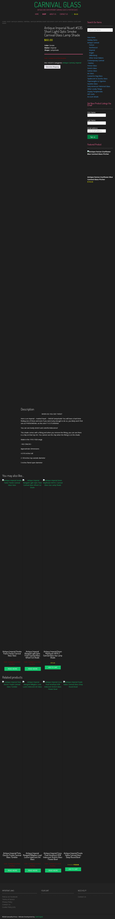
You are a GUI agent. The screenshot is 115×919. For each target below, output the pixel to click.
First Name (91, 112)
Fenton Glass (92, 66)
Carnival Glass (57, 4)
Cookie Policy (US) (8, 907)
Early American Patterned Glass (98, 86)
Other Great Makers (96, 58)
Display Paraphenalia (95, 91)
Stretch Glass (92, 68)
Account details (92, 97)
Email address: (92, 128)
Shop (44, 14)
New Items (91, 37)
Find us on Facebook (9, 897)
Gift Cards (91, 94)
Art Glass (90, 73)
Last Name (91, 120)
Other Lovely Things (94, 89)
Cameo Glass (92, 71)
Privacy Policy (7, 902)
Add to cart (52, 667)
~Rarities (90, 63)
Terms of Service (8, 899)
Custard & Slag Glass (95, 76)
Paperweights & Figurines (96, 81)
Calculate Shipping (52, 67)
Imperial (27, 21)
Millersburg (93, 55)
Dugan (91, 53)
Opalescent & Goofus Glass (97, 79)
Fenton (91, 45)
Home (37, 14)
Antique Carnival (17, 21)
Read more (12, 669)
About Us (53, 14)
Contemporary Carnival (95, 60)
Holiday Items (92, 40)
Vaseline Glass (92, 84)
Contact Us (64, 14)
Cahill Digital (39, 917)
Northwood (93, 47)
